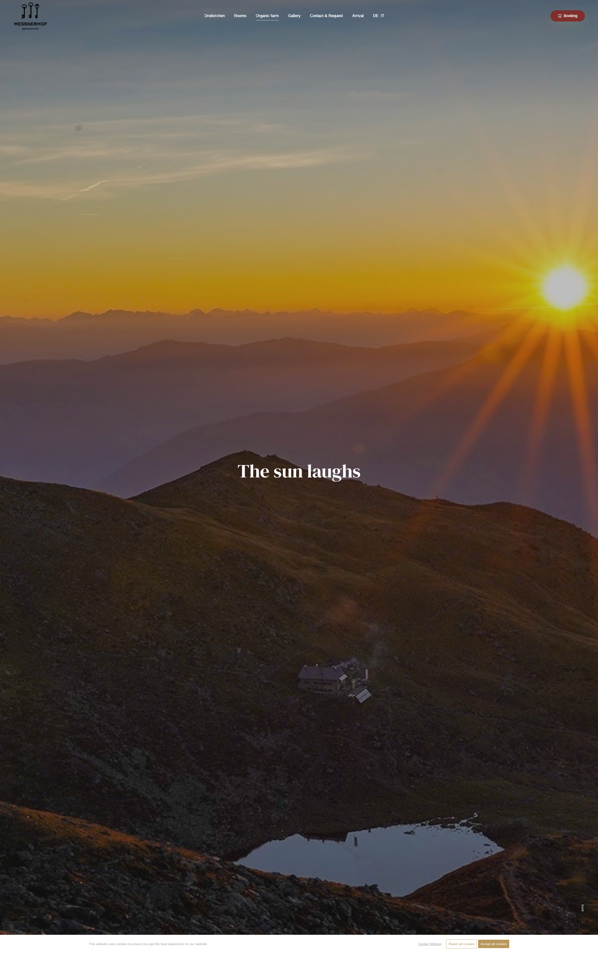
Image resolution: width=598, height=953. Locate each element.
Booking (570, 15)
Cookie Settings (429, 944)
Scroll (582, 907)
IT (382, 16)
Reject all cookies (461, 944)
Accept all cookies (494, 944)
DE (375, 16)
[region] (299, 944)
